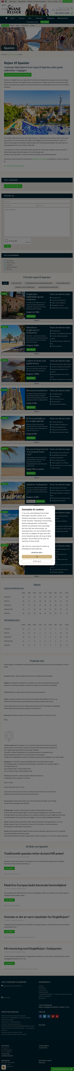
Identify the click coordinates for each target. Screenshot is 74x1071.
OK (37, 557)
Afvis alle (37, 561)
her (41, 549)
